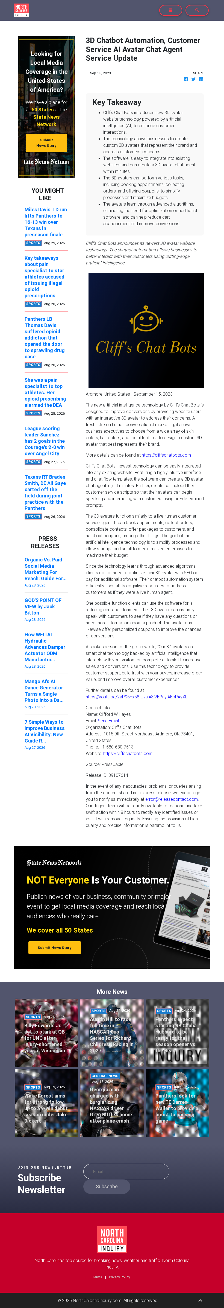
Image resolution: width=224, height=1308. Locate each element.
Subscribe (107, 1186)
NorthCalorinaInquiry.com (97, 1300)
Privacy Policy (119, 1277)
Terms (97, 1277)
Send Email (108, 720)
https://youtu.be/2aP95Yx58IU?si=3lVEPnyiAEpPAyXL (136, 696)
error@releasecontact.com (171, 799)
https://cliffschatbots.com (166, 455)
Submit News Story (46, 143)
